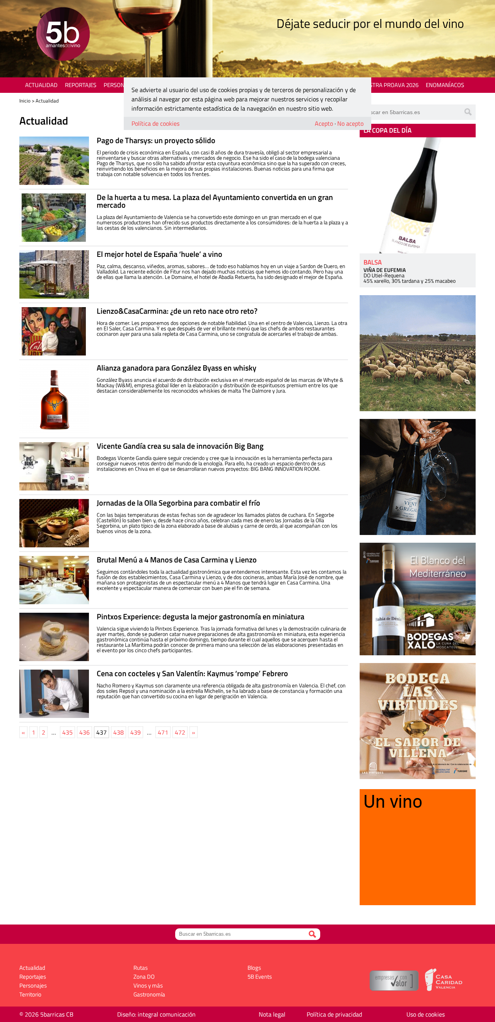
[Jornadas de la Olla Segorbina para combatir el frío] (54, 523)
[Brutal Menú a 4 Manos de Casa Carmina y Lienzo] (54, 580)
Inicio (25, 100)
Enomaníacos (445, 84)
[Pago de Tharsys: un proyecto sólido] (54, 161)
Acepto (324, 123)
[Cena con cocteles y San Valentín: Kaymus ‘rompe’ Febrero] (54, 694)
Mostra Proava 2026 (389, 84)
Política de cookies (155, 123)
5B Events (260, 976)
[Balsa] (418, 195)
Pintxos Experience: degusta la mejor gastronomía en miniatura (200, 616)
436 (84, 732)
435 (67, 732)
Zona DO (144, 976)
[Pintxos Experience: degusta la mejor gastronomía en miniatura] (54, 637)
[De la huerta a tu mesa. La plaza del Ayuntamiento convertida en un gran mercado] (54, 217)
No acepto (350, 123)
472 (180, 732)
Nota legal (272, 1014)
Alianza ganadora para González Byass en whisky (176, 368)
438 (118, 732)
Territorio (30, 994)
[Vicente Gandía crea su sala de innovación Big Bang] (54, 466)
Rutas (140, 967)
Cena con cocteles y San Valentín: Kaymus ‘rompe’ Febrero (192, 673)
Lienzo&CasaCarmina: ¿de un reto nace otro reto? (177, 311)
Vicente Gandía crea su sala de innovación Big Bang (180, 446)
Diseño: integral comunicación (156, 1014)
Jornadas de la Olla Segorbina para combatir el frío (178, 503)
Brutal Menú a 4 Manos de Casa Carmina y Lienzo (177, 560)
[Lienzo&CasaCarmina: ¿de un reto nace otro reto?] (54, 331)
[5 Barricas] (63, 35)
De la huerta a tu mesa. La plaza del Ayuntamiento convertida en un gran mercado (215, 201)
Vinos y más (148, 985)
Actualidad (41, 84)
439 (135, 732)
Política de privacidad (334, 1014)
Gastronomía (149, 994)
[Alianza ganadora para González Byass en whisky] (54, 399)
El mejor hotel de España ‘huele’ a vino (159, 254)
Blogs (254, 967)
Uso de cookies (425, 1014)
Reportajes (80, 84)
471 (163, 732)
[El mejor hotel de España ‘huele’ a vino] (54, 274)
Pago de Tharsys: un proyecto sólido (156, 140)
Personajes (120, 84)
